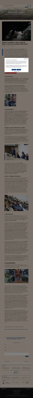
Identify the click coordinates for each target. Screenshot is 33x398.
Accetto (19, 69)
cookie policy (11, 65)
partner (26, 65)
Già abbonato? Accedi (16, 71)
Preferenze (14, 69)
